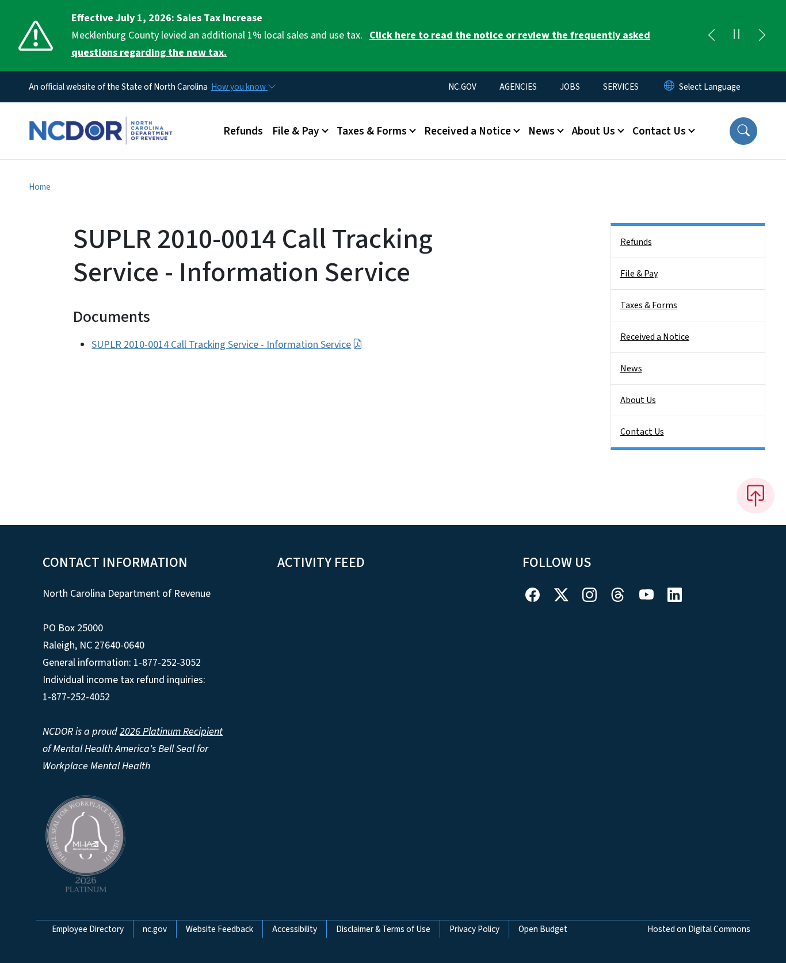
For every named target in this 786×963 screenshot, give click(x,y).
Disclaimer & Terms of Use (383, 929)
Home (40, 187)
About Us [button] (593, 131)
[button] (743, 131)
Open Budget (542, 929)
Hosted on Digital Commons (698, 929)
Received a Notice (654, 337)
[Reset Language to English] (669, 86)
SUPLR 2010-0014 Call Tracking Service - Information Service (221, 344)
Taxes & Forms (648, 305)
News (631, 368)
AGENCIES (518, 86)
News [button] (541, 131)
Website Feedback (219, 929)
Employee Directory (88, 929)
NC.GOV (462, 86)
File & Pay (639, 273)
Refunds (243, 131)
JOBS (570, 86)
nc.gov (155, 929)
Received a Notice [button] (467, 131)
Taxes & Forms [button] (372, 131)
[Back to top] (755, 495)
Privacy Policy (474, 929)
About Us (638, 400)
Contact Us (642, 431)
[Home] (101, 118)
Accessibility (294, 929)
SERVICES (621, 86)
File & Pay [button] (295, 131)
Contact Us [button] (659, 131)
